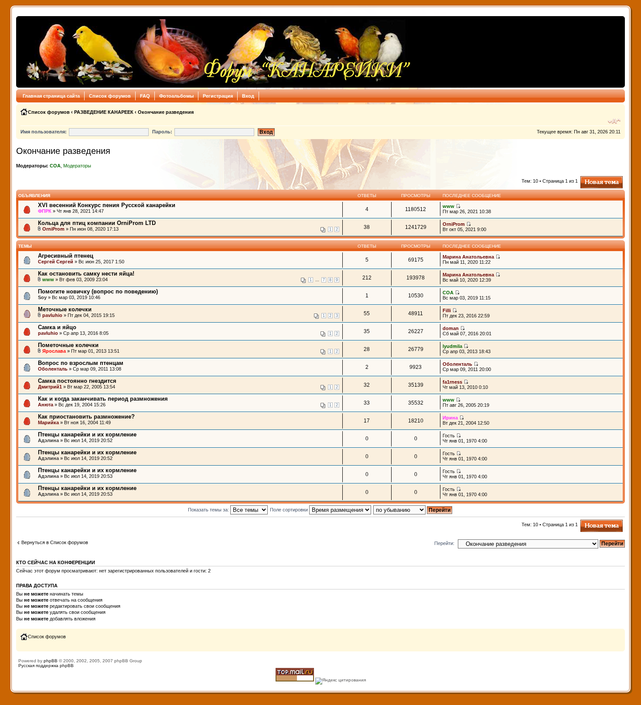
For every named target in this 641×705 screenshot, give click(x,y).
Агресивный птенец (65, 255)
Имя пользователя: (43, 131)
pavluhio (52, 315)
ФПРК (44, 211)
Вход (248, 96)
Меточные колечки (65, 309)
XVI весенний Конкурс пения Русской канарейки (106, 205)
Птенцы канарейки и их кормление (87, 434)
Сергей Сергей (55, 261)
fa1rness (452, 382)
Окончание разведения (166, 112)
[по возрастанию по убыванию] (413, 509)
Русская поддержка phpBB (46, 665)
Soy (42, 297)
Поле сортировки (289, 509)
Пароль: (162, 131)
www (448, 206)
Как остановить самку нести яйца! (86, 273)
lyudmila (452, 346)
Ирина (450, 417)
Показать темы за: (209, 509)
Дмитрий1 (50, 386)
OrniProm (53, 229)
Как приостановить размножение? (86, 416)
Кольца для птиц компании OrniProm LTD (97, 223)
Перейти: (444, 543)
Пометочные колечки (68, 345)
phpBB (51, 660)
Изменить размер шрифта (614, 121)
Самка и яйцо (57, 327)
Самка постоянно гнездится (77, 381)
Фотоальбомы (176, 96)
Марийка (48, 422)
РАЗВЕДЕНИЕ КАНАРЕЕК (103, 112)
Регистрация (218, 96)
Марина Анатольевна (468, 256)
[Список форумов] (216, 51)
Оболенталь (53, 368)
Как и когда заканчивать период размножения (103, 398)
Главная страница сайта (51, 96)
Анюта (45, 404)
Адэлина (48, 440)
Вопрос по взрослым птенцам (80, 363)
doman (451, 328)
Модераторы (77, 165)
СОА (55, 165)
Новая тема (593, 178)
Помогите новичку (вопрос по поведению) (98, 291)
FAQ (145, 96)
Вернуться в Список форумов (54, 542)
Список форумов (110, 96)
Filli (447, 310)
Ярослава (54, 351)
